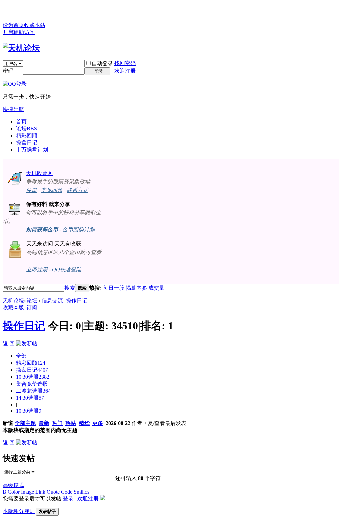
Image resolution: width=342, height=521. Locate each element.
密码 (8, 71)
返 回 (9, 343)
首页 (21, 121)
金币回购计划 (78, 229)
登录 (68, 498)
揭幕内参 (136, 288)
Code (66, 492)
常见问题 (51, 190)
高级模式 (13, 485)
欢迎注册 (125, 71)
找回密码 (125, 63)
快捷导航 (13, 109)
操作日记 (77, 300)
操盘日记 (26, 142)
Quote (53, 492)
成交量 (156, 288)
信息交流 (52, 300)
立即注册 (37, 269)
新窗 (8, 423)
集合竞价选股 (32, 384)
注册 (31, 190)
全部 (21, 356)
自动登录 (102, 63)
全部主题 (25, 423)
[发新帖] (26, 343)
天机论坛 (13, 300)
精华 (84, 423)
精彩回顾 (26, 135)
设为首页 (13, 25)
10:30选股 (32, 377)
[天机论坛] (21, 48)
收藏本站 (34, 25)
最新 (44, 423)
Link (40, 492)
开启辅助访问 (19, 32)
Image (27, 492)
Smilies (81, 492)
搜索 (69, 288)
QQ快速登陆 (66, 269)
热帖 (70, 423)
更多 (97, 423)
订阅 (31, 307)
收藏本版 (14, 307)
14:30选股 (30, 398)
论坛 (26, 128)
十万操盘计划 (32, 149)
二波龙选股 (33, 391)
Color (14, 492)
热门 (57, 423)
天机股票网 (39, 173)
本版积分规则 (19, 511)
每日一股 (113, 288)
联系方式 (77, 190)
